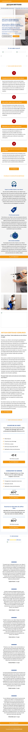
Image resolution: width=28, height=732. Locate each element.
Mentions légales (15, 727)
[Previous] (1, 56)
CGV (9, 727)
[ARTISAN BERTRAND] (14, 5)
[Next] (26, 56)
